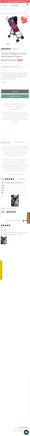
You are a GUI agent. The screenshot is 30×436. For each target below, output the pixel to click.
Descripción (6, 142)
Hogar (2, 13)
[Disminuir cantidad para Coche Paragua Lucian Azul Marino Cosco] (2, 85)
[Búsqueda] (27, 9)
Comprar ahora (15, 96)
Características (19, 142)
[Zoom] (27, 17)
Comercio (8, 13)
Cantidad (3, 82)
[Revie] (26, 220)
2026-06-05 (4, 227)
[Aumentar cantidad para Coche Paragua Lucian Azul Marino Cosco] (7, 85)
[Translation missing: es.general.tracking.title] (5, 5)
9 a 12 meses (14, 13)
